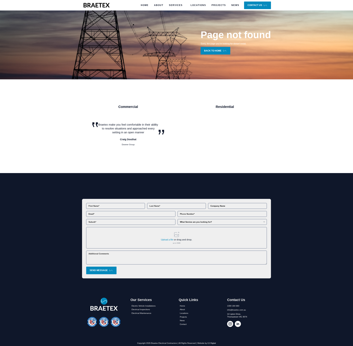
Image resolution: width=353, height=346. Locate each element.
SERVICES (176, 5)
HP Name (85, 201)
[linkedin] (238, 324)
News (235, 5)
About (158, 5)
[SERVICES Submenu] (185, 5)
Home (145, 5)
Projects (219, 5)
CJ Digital (212, 343)
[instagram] (230, 324)
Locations (198, 5)
